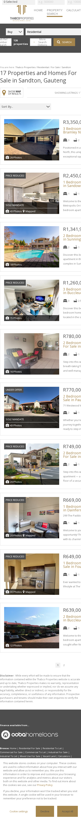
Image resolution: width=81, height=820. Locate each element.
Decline (44, 811)
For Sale (55, 67)
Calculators (64, 756)
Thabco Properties (25, 67)
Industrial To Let (8, 756)
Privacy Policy (44, 785)
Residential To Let (52, 748)
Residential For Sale (29, 748)
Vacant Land (49, 756)
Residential (43, 67)
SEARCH (67, 42)
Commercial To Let (35, 752)
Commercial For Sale (11, 752)
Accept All (67, 811)
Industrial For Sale (58, 752)
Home (13, 748)
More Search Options (42, 42)
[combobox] (23, 107)
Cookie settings (19, 811)
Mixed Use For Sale (30, 756)
